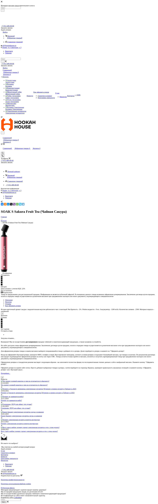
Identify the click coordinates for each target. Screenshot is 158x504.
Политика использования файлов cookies (16, 484)
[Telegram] (23, 204)
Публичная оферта (8, 488)
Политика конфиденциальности (12, 480)
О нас (3, 451)
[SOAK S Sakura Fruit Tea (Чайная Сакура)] (5, 271)
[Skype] (20, 204)
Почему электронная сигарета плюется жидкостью (19, 424)
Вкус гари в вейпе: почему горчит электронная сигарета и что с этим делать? (29, 431)
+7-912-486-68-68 (7, 26)
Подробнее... (5, 373)
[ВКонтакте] (2, 204)
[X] (11, 204)
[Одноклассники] (5, 204)
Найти (4, 502)
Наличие (8, 302)
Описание (9, 300)
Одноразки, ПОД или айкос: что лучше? (15, 408)
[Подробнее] (1, 387)
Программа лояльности (9, 458)
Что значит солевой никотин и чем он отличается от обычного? (24, 385)
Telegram (8, 53)
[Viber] (14, 204)
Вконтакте (9, 51)
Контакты (4, 455)
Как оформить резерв (13, 306)
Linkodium (18, 497)
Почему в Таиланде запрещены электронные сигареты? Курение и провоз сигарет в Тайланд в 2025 (37, 393)
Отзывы (8, 304)
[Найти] (2, 10)
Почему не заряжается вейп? (11, 400)
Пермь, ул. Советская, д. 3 (11, 47)
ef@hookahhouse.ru (9, 45)
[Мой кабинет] (2, 135)
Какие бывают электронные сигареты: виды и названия (21, 416)
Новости (4, 457)
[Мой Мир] (8, 204)
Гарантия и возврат (8, 453)
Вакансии (4, 460)
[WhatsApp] (17, 204)
